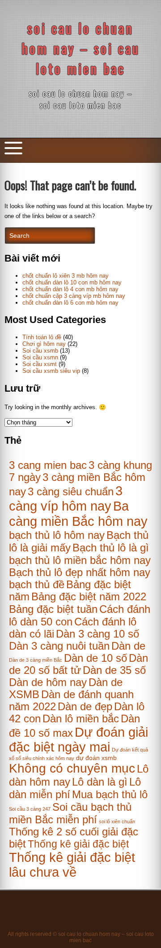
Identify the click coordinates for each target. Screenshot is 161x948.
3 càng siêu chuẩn (71, 491)
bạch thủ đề (36, 584)
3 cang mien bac (48, 465)
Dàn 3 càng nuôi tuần (59, 646)
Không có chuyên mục (72, 768)
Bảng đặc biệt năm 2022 (88, 597)
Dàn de (128, 646)
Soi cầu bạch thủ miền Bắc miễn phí (70, 813)
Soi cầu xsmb (40, 350)
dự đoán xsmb (96, 758)
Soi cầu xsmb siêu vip (51, 370)
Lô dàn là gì (99, 782)
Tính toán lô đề (41, 337)
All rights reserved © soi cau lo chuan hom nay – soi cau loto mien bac (81, 937)
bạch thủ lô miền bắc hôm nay (80, 560)
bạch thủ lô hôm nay (57, 535)
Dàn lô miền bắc (80, 719)
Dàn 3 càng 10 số (97, 634)
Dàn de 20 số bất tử (78, 664)
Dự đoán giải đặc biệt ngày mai (78, 739)
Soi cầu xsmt (39, 364)
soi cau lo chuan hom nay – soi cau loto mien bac (80, 48)
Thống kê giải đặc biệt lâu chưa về (72, 864)
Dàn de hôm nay (48, 682)
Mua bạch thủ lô (110, 794)
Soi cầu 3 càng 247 (30, 809)
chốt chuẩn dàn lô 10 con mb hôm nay (72, 282)
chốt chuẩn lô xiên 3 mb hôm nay (65, 275)
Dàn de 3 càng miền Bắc (35, 660)
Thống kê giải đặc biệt (78, 844)
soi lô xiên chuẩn (117, 821)
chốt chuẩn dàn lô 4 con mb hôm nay (70, 289)
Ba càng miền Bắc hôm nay (78, 513)
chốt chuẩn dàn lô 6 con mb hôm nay (70, 302)
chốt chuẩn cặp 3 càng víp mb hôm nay (73, 296)
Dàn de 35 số (114, 670)
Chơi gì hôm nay (44, 344)
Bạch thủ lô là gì (110, 548)
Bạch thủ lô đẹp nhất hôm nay (79, 572)
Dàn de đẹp (85, 706)
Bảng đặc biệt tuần (53, 609)
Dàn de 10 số (95, 658)
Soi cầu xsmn (40, 357)
